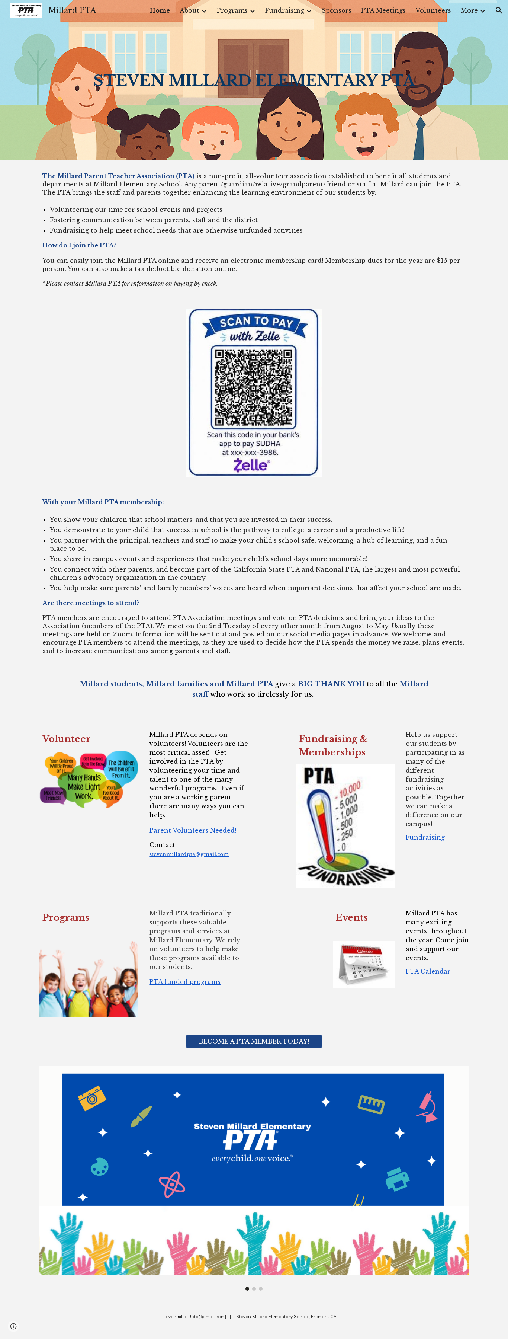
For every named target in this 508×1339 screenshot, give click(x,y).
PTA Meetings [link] (383, 10)
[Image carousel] (254, 1178)
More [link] (469, 10)
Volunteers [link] (433, 10)
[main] (254, 80)
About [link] (189, 10)
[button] (499, 10)
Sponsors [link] (336, 10)
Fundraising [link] (284, 10)
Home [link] (160, 10)
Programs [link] (232, 10)
